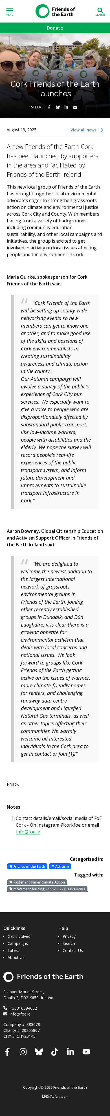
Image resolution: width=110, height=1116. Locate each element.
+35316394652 (23, 1008)
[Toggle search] (100, 11)
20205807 (31, 1030)
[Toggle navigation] (9, 11)
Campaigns (18, 943)
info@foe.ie (28, 832)
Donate (55, 28)
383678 (33, 1024)
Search (69, 943)
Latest (13, 950)
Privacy (69, 936)
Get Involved (19, 936)
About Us (16, 957)
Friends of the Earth (55, 10)
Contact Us (73, 950)
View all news (84, 130)
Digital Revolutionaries (55, 1096)
